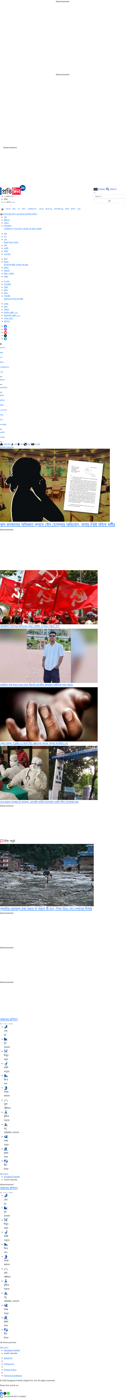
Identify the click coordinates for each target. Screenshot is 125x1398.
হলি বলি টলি (7, 264)
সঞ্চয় (78, 209)
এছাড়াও (2, 437)
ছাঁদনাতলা (7, 321)
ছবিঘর (67, 209)
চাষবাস (6, 276)
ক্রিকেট (6, 242)
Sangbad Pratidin (12, 1176)
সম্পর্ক (16, 228)
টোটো (33, 228)
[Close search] (95, 192)
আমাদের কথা (8, 298)
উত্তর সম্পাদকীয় (17, 298)
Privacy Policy (10, 1369)
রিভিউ (13, 264)
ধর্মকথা (6, 251)
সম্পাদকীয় (7, 296)
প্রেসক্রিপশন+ (32, 209)
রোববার (6, 303)
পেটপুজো (25, 228)
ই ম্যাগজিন (7, 284)
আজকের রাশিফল (9, 1019)
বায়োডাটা (6, 270)
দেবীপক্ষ (6, 309)
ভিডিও (6, 293)
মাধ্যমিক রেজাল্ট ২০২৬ (11, 312)
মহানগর (8, 209)
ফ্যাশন (20, 228)
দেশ (18, 209)
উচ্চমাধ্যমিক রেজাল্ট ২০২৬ (12, 315)
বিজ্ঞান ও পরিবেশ (9, 273)
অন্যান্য (15, 242)
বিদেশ (23, 209)
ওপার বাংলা (7, 254)
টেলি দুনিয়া (24, 264)
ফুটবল (11, 242)
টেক (30, 228)
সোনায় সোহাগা (8, 318)
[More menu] (123, 209)
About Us (8, 1358)
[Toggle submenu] (1, 376)
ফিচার (5, 306)
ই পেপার (6, 281)
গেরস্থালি (39, 228)
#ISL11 (7, 220)
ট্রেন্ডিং (6, 287)
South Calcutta (7, 447)
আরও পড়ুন (3, 1173)
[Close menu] (1, 343)
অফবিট (6, 248)
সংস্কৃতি (18, 264)
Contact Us (9, 1364)
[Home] (13, 189)
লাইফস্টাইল (58, 209)
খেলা (40, 209)
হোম (5, 217)
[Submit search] (109, 201)
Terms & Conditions (13, 1375)
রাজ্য (14, 209)
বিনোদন (48, 209)
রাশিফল (73, 209)
